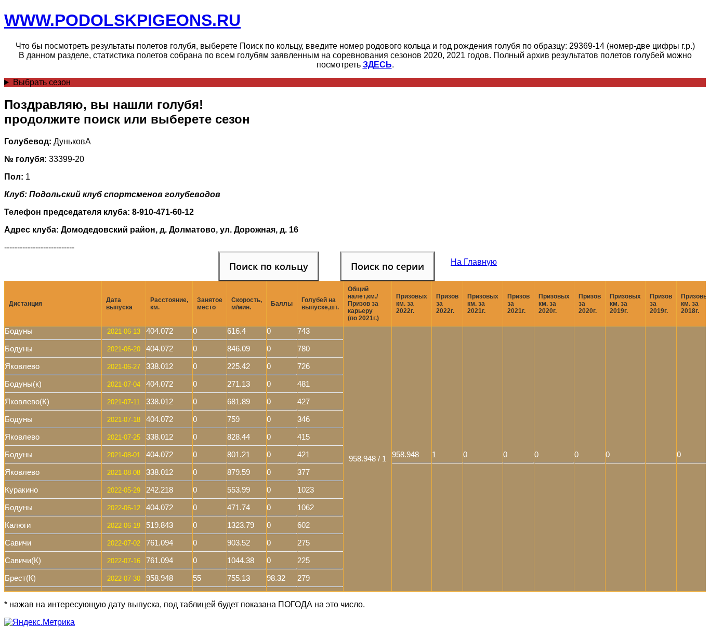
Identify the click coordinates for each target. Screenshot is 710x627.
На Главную (474, 261)
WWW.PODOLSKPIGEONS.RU (122, 20)
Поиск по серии (387, 266)
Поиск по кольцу (268, 266)
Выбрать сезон (42, 82)
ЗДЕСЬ (377, 64)
